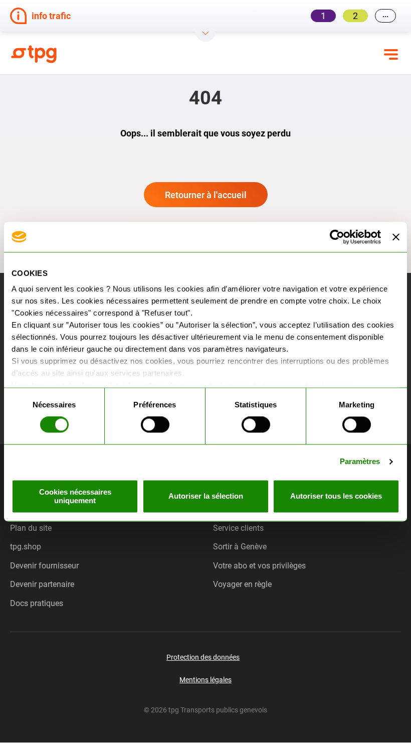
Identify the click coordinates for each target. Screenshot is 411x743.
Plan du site (31, 528)
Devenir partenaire (42, 584)
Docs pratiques (36, 603)
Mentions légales (205, 680)
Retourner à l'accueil (206, 195)
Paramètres (360, 462)
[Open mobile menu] (391, 54)
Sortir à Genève (240, 546)
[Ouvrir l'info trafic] (205, 37)
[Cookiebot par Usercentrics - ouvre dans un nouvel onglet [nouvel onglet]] (337, 236)
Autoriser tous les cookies (336, 496)
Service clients (238, 528)
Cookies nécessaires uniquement (75, 496)
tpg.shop (25, 546)
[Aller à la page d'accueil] (75, 54)
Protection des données (203, 657)
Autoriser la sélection (205, 496)
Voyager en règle (242, 584)
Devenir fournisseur (44, 565)
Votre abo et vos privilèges (259, 565)
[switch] (155, 425)
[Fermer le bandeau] (395, 236)
